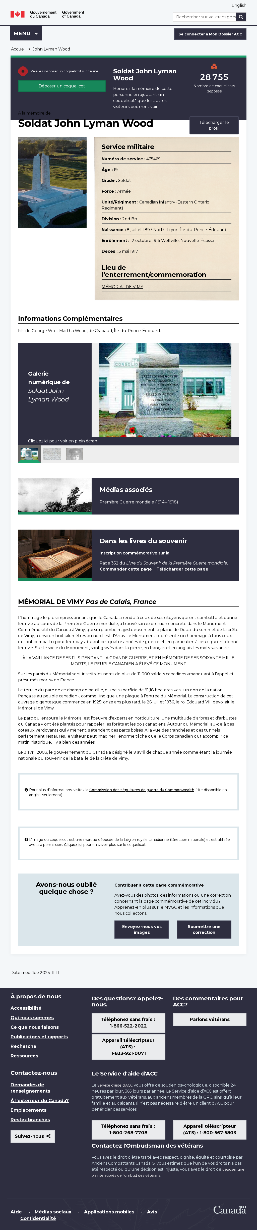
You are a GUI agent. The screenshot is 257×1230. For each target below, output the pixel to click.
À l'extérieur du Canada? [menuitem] (40, 1100)
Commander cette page (126, 569)
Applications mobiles (109, 1212)
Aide (16, 1212)
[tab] (29, 454)
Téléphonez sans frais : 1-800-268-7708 (128, 1129)
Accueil (18, 49)
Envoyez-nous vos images (142, 929)
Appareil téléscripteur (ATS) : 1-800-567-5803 (209, 1129)
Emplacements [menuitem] (28, 1110)
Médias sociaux (53, 1212)
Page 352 (109, 563)
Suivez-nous (35, 1138)
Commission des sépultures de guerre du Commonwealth (141, 790)
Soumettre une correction (204, 929)
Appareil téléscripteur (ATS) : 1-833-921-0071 (128, 1047)
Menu (28, 33)
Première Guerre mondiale (127, 502)
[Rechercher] (241, 17)
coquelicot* (125, 100)
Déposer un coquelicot (62, 86)
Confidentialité (38, 1218)
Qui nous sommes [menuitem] (32, 1017)
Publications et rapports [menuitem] (39, 1037)
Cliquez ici (73, 844)
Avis (152, 1212)
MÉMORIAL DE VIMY (122, 286)
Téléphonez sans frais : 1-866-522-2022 (128, 1023)
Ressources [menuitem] (24, 1056)
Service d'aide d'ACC (115, 1085)
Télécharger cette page (182, 569)
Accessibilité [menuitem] (26, 1008)
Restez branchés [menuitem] (30, 1119)
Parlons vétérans (210, 1019)
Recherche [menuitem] (23, 1046)
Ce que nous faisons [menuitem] (35, 1027)
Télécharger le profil (214, 125)
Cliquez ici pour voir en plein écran (62, 441)
